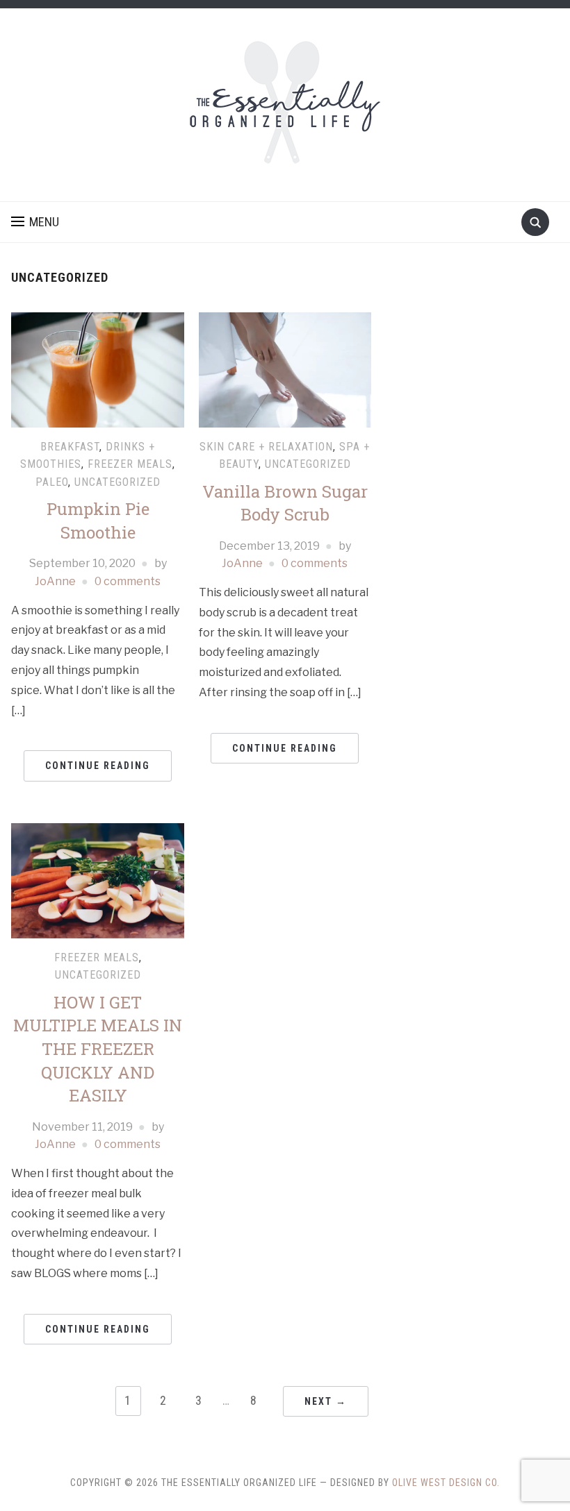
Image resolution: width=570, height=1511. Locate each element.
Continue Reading (97, 765)
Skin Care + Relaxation (266, 446)
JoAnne (55, 581)
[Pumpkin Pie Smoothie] (97, 368)
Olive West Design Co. (446, 1482)
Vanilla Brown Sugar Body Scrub (285, 503)
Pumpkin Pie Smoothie (98, 520)
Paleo (51, 482)
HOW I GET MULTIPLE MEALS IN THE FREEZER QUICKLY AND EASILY (97, 1048)
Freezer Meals (130, 464)
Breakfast (69, 446)
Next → (325, 1401)
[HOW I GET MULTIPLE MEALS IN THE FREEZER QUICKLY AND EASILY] (97, 879)
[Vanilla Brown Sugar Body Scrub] (285, 368)
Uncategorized (117, 482)
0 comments (128, 581)
